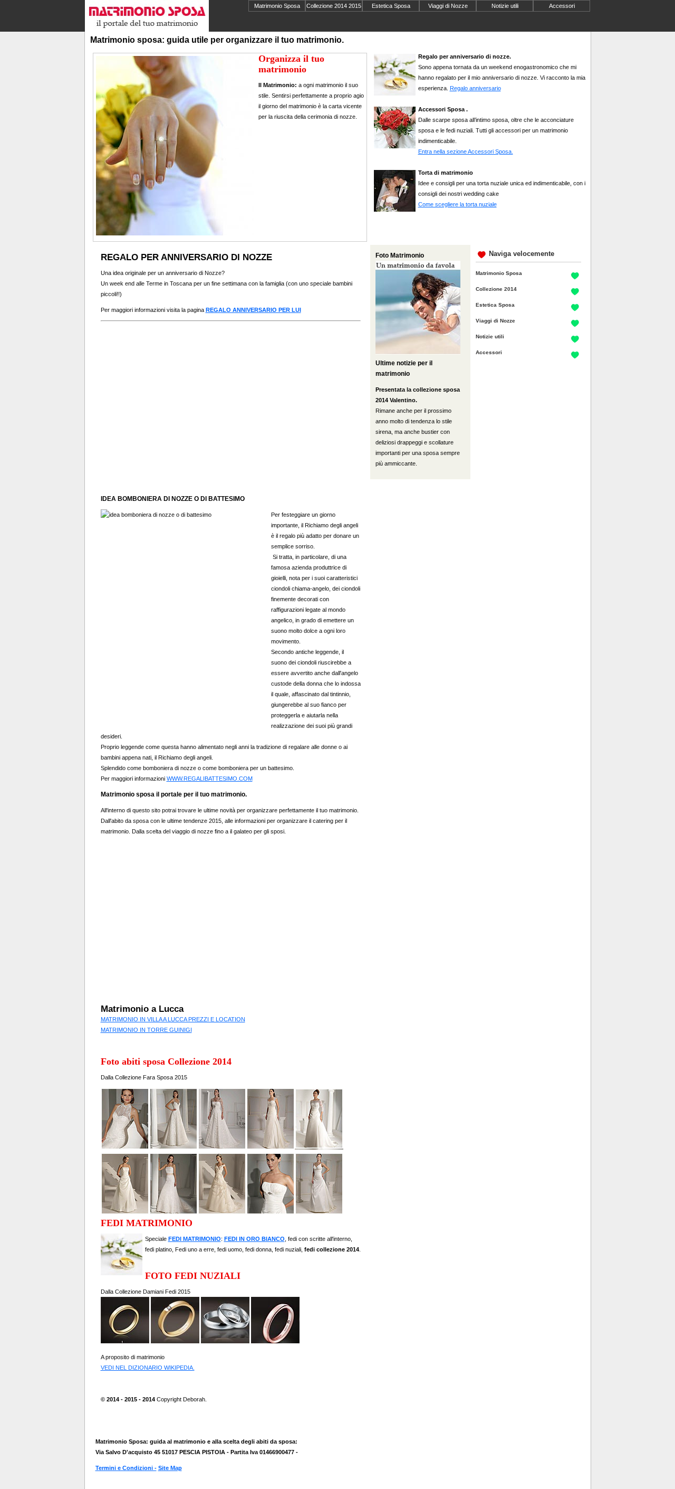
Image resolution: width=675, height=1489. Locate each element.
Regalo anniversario (475, 88)
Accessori (562, 6)
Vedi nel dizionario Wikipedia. (148, 1367)
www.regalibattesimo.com (210, 778)
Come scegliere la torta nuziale (457, 204)
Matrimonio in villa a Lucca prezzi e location (173, 1019)
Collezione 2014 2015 (333, 6)
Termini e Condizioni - (126, 1468)
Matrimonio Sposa (277, 6)
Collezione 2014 (496, 289)
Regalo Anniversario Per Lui (253, 310)
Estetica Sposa (391, 6)
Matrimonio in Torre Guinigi (146, 1030)
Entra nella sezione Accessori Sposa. (465, 151)
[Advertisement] (305, 166)
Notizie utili (504, 6)
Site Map (170, 1468)
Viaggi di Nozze (448, 6)
